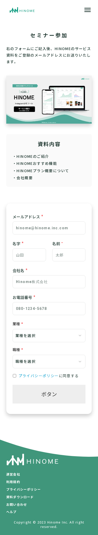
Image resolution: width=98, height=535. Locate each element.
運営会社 (13, 474)
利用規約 (13, 482)
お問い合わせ (16, 504)
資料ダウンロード (20, 497)
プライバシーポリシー (39, 375)
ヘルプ (11, 512)
